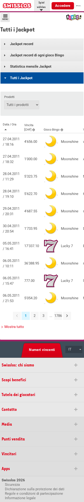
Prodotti (9, 97)
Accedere (62, 6)
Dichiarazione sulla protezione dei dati (34, 489)
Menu (5, 19)
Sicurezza (12, 485)
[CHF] (28, 127)
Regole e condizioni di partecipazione (34, 493)
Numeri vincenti (42, 350)
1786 (58, 316)
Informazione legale (20, 498)
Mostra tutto (14, 327)
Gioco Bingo (52, 129)
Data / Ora (9, 124)
